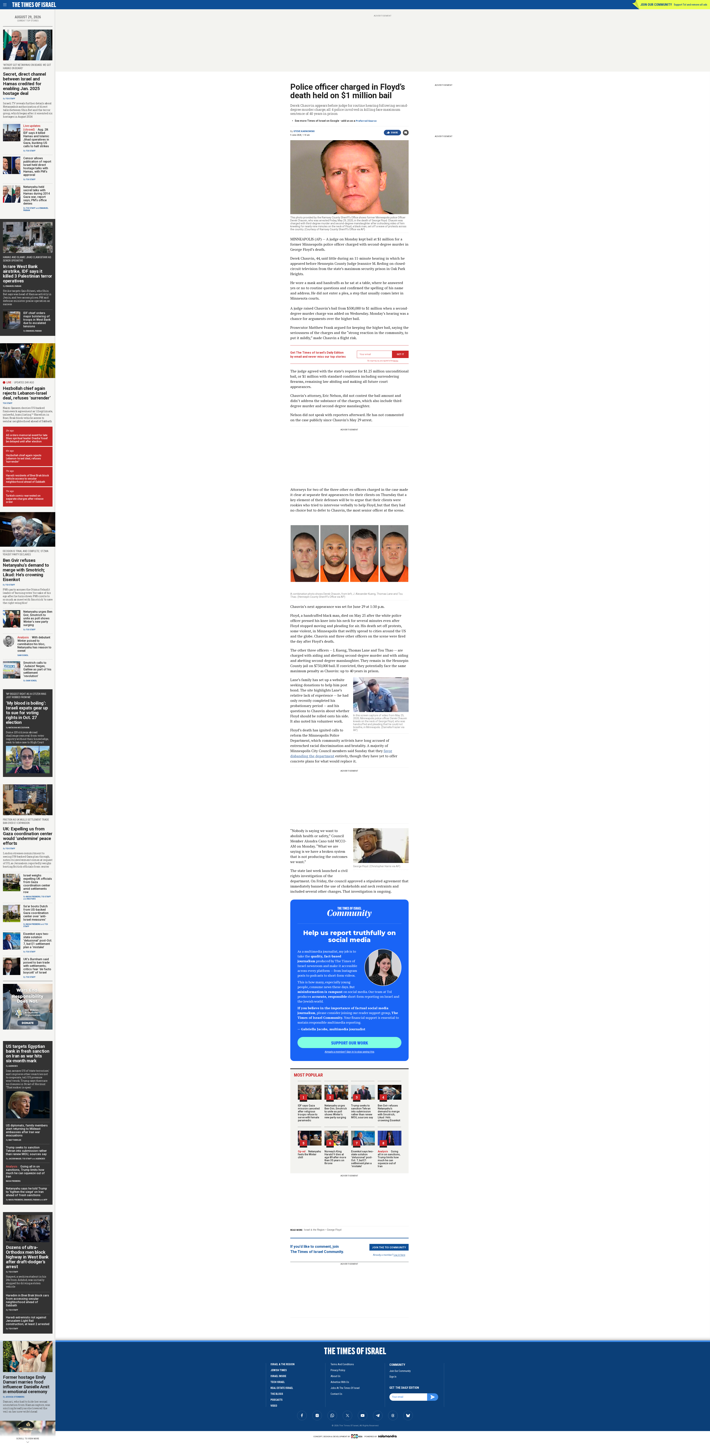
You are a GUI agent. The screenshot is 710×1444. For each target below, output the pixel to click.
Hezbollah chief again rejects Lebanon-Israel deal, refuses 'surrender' (23, 458)
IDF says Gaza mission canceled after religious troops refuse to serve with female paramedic (309, 1113)
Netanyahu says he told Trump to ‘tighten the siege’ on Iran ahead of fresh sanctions (26, 1192)
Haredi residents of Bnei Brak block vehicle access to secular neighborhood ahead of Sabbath (27, 478)
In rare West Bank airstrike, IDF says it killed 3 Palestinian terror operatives (27, 273)
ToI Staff (10, 99)
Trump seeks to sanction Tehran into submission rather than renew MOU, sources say (362, 1111)
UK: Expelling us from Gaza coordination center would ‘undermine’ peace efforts (28, 836)
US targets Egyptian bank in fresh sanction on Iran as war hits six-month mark (27, 1053)
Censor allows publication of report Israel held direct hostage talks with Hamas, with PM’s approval (37, 166)
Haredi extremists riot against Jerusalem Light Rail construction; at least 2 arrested (27, 1321)
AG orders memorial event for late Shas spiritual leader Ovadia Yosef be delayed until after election (27, 438)
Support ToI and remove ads (690, 4)
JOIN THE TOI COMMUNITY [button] (389, 1247)
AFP (45, 1200)
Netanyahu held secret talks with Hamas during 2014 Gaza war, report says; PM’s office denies (36, 195)
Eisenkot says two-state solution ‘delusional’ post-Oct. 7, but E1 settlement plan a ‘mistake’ (362, 1159)
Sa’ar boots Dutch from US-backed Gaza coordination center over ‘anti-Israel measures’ (35, 913)
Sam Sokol (22, 655)
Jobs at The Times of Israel (345, 1387)
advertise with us (340, 1382)
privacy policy (338, 1370)
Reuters (31, 899)
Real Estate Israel (282, 1387)
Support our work (349, 1042)
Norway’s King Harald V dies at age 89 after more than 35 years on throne (335, 1157)
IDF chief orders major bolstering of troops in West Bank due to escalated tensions (36, 319)
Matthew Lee (15, 1140)
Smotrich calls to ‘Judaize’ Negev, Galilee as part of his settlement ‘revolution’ (37, 669)
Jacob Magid (15, 1159)
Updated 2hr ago (24, 382)
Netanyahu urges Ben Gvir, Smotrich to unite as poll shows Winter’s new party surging (335, 1111)
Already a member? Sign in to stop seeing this (349, 1051)
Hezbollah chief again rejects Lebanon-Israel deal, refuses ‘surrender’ (27, 393)
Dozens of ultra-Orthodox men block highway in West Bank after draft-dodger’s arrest (27, 1257)
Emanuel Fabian (13, 286)
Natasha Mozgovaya (19, 728)
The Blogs (277, 1393)
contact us (336, 1393)
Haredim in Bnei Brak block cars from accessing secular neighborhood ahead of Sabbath (27, 1300)
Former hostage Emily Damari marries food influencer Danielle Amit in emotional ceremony (26, 1384)
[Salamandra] (387, 1436)
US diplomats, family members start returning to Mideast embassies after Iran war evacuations (27, 1130)
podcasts (277, 1399)
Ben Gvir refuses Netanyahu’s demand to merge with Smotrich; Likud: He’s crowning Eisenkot (389, 1113)
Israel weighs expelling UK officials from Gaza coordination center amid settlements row (37, 884)
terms (395, 361)
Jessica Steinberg (15, 1397)
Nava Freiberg (33, 897)
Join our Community (656, 4)
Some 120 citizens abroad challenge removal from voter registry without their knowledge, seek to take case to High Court (27, 737)
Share (394, 132)
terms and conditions (342, 1364)
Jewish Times (279, 1370)
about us (335, 1376)
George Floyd (334, 1229)
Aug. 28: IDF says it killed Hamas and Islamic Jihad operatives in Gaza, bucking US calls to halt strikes (36, 138)
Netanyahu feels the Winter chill (309, 1154)
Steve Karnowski (304, 131)
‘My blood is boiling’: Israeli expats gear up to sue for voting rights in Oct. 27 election (27, 713)
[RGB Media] (357, 1436)
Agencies (13, 1066)
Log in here (399, 1254)
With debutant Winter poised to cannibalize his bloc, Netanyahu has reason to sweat (34, 644)
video (274, 1405)
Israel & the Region (314, 1229)
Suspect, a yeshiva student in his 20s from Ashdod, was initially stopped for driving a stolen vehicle (26, 1281)
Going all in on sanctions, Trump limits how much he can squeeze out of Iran (389, 1159)
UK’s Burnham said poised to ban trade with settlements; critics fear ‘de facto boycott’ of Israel (37, 965)
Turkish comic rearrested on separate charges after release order (24, 498)
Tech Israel (278, 1382)
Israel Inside (278, 1376)
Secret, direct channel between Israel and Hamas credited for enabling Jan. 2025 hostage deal (24, 84)
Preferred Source (366, 120)
